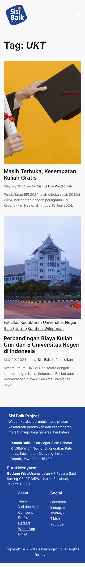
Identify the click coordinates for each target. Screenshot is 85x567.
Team (22, 501)
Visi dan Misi (28, 507)
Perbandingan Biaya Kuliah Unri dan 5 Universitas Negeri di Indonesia (42, 344)
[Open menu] (78, 15)
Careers (24, 523)
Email (22, 534)
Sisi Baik (43, 186)
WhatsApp (26, 529)
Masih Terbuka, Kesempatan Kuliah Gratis (40, 174)
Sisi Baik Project (23, 416)
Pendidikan (63, 186)
